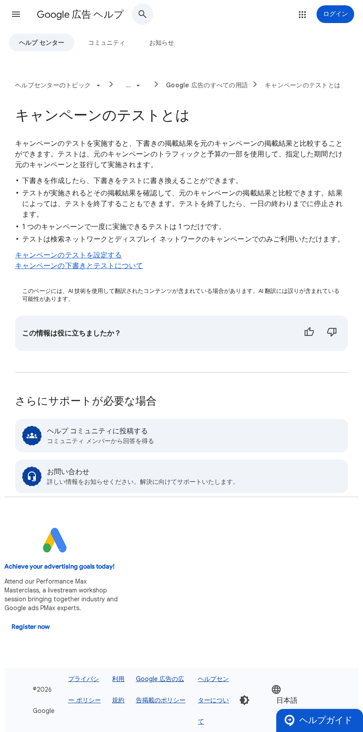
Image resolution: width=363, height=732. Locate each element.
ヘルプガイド (325, 720)
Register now (31, 627)
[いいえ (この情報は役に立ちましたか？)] (332, 333)
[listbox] (298, 700)
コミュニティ (106, 43)
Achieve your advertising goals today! (59, 566)
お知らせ (161, 43)
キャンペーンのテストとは (302, 85)
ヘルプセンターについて (213, 700)
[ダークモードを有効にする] (244, 700)
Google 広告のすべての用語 (207, 85)
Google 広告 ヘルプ (80, 14)
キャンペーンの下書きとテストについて (79, 265)
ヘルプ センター (41, 43)
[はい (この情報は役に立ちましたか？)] (309, 333)
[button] (16, 14)
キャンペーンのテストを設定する (68, 255)
